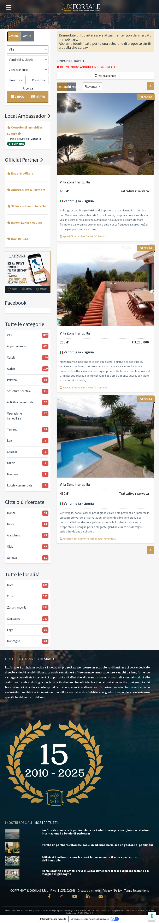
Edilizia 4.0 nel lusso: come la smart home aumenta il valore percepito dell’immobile (89, 859)
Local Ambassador (26, 115)
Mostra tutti (46, 822)
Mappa (74, 87)
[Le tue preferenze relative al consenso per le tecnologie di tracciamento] (152, 916)
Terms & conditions (136, 891)
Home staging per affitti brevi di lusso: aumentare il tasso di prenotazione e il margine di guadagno (95, 872)
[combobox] (92, 86)
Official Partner (22, 159)
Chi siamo (46, 659)
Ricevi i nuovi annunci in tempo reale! (88, 67)
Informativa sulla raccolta (53, 919)
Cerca (19, 96)
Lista (64, 87)
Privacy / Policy (112, 891)
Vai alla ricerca (107, 76)
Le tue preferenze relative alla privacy (90, 919)
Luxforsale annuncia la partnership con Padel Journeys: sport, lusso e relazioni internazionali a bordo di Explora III (95, 832)
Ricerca (28, 88)
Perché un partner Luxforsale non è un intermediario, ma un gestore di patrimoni (97, 845)
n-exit (96, 891)
